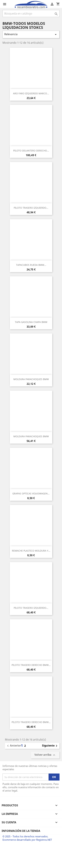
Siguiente (50, 746)
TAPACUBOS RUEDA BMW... (31, 264)
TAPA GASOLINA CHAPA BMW (31, 322)
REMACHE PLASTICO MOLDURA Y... (31, 550)
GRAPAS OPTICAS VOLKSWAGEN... (31, 493)
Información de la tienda (21, 831)
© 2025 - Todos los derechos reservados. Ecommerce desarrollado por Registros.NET (27, 838)
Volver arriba (45, 755)
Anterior (13, 746)
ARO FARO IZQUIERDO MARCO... (31, 93)
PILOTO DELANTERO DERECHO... (31, 150)
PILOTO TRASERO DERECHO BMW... (31, 665)
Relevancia (31, 34)
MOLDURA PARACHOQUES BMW (31, 379)
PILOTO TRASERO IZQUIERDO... (31, 207)
